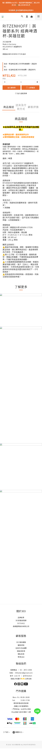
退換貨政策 (21, 651)
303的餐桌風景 (21, 620)
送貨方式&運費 (21, 648)
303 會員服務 (21, 642)
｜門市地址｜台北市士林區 (21, 709)
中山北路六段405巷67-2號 (21, 712)
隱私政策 (21, 654)
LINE (20, 706)
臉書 (16, 706)
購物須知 (21, 645)
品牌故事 (21, 617)
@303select (27, 676)
